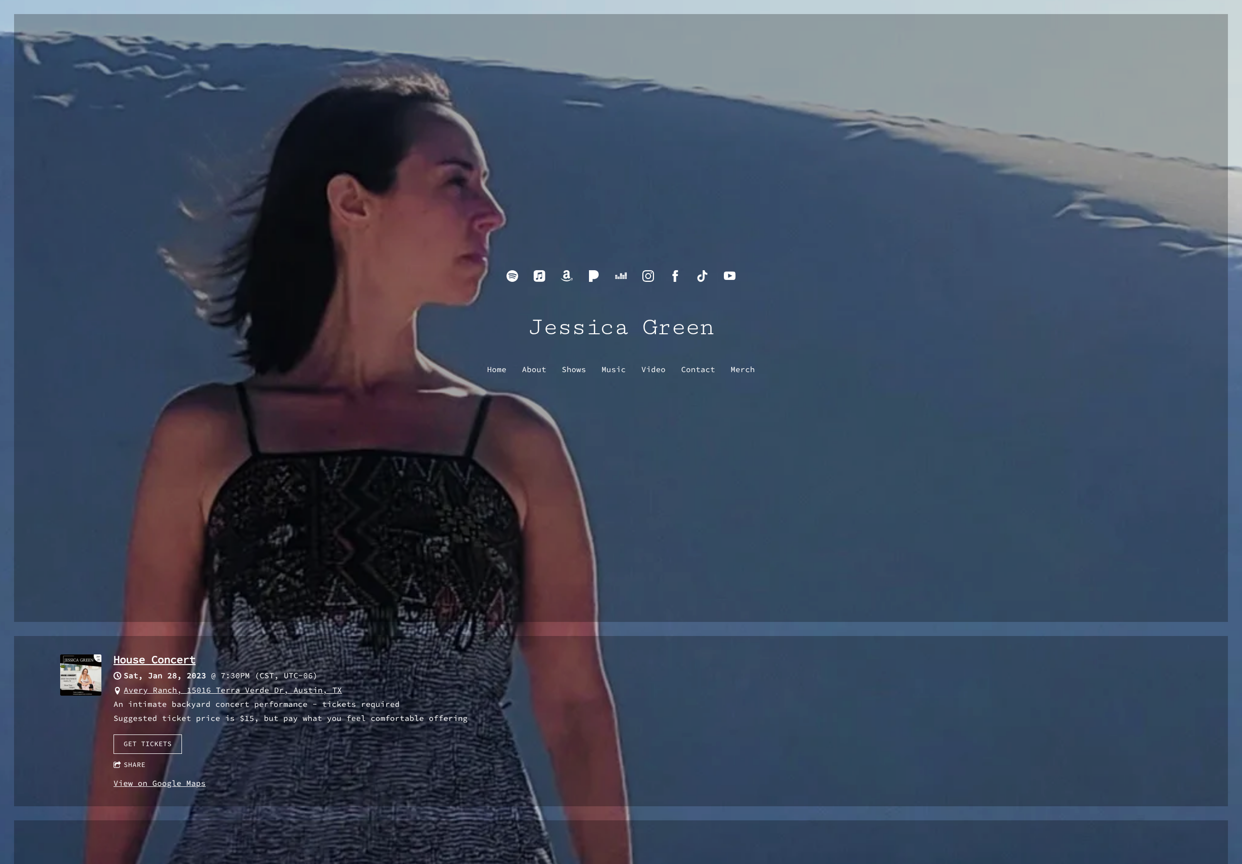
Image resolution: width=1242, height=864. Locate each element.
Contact (698, 369)
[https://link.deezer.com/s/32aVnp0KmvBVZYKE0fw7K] (621, 276)
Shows (574, 369)
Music (614, 369)
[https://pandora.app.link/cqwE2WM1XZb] (594, 276)
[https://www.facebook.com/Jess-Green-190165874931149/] (675, 276)
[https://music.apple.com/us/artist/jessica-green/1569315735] (539, 276)
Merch (743, 369)
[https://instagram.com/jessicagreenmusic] (648, 276)
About (534, 369)
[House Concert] (80, 693)
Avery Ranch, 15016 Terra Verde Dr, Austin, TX (233, 690)
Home (497, 369)
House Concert (155, 659)
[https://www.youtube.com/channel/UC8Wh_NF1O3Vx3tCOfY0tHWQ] (729, 276)
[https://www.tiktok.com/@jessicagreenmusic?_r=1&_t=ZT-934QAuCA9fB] (702, 276)
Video (653, 369)
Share (135, 764)
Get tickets (148, 743)
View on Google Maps (160, 783)
